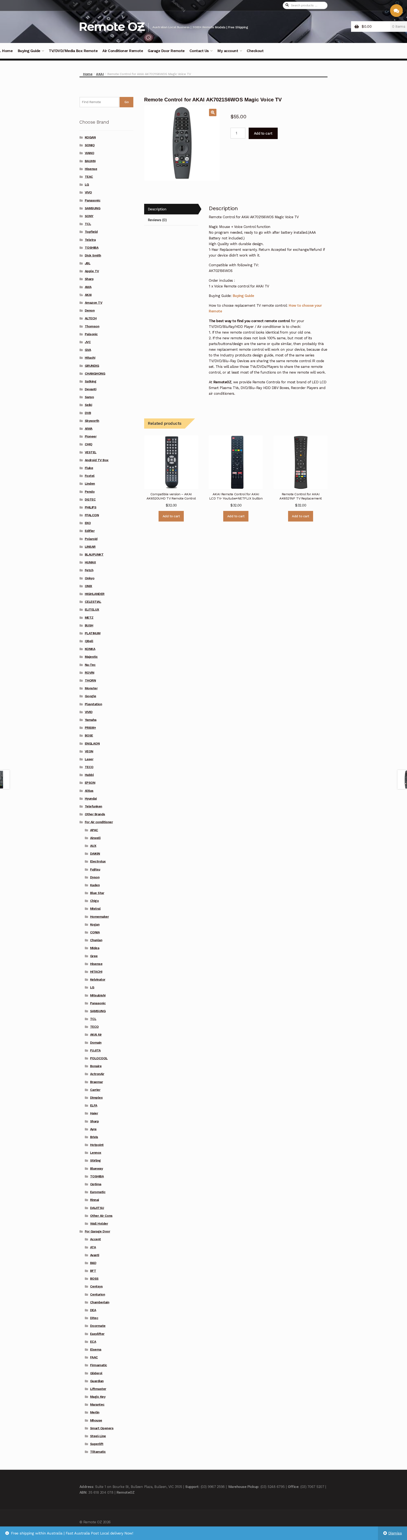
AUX (93, 846)
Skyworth (92, 421)
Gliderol (96, 1373)
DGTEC (90, 499)
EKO (88, 523)
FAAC (94, 1357)
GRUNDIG (92, 366)
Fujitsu (95, 869)
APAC (94, 830)
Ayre (93, 1129)
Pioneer (91, 436)
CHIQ (88, 444)
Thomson (92, 326)
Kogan (95, 924)
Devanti (90, 389)
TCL (88, 224)
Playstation (93, 704)
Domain (96, 1043)
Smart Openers (102, 1428)
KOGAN (90, 137)
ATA (93, 1247)
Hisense (91, 169)
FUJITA (95, 1050)
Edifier (90, 531)
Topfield (91, 232)
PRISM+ (90, 728)
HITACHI (96, 972)
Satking (90, 381)
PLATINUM (92, 633)
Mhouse (96, 1420)
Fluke (89, 468)
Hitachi (90, 358)
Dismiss (395, 1533)
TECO (89, 767)
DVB (88, 413)
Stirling (95, 1160)
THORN (90, 680)
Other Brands (95, 814)
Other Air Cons (101, 1216)
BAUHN (90, 161)
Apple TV (92, 271)
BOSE (89, 735)
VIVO (88, 192)
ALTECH (91, 318)
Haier (94, 1113)
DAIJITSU (97, 1208)
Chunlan (96, 940)
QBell (89, 641)
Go (126, 102)
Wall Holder (99, 1223)
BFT (93, 1271)
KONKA (90, 649)
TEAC (89, 177)
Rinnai (94, 1200)
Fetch (89, 570)
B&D (93, 1263)
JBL (88, 263)
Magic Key (98, 1397)
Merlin (94, 1412)
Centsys (96, 1286)
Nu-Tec (90, 665)
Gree (94, 956)
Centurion (97, 1294)
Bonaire (96, 1066)
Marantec (97, 1404)
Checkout (255, 51)
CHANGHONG (95, 373)
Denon (90, 310)
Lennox (95, 1153)
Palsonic (91, 334)
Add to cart (263, 133)
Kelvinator (97, 979)
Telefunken (93, 806)
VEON (89, 751)
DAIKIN (95, 854)
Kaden (95, 885)
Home (87, 74)
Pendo (90, 492)
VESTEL (90, 452)
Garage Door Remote (166, 51)
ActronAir (97, 1074)
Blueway (96, 1168)
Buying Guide (29, 51)
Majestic (91, 657)
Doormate (98, 1326)
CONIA (95, 932)
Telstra (90, 240)
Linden (90, 484)
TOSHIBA (92, 248)
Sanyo (89, 397)
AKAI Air (96, 1034)
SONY (89, 216)
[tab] (171, 209)
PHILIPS (90, 507)
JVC (88, 342)
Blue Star (97, 893)
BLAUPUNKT (94, 554)
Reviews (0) (157, 220)
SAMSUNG (92, 208)
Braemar (96, 1082)
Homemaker (99, 917)
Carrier (95, 1090)
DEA (93, 1310)
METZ (89, 618)
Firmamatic (98, 1365)
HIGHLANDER (95, 594)
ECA (93, 1342)
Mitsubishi (98, 995)
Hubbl (89, 775)
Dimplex (96, 1098)
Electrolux (98, 861)
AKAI (100, 74)
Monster (91, 688)
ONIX (88, 586)
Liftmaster (98, 1389)
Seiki (88, 405)
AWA (88, 287)
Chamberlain (99, 1302)
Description (157, 209)
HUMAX (90, 562)
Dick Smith (93, 255)
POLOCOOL (99, 1058)
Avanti (94, 1255)
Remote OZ (111, 26)
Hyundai (91, 798)
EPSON (90, 783)
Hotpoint (97, 1145)
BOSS (94, 1279)
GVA (88, 350)
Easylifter (97, 1334)
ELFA (93, 1105)
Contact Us (199, 51)
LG (87, 184)
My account (227, 51)
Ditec (94, 1318)
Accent (95, 1239)
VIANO (89, 153)
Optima (95, 1184)
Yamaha (90, 720)
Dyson (95, 877)
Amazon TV (93, 303)
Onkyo (90, 578)
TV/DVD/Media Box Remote (73, 51)
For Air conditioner (99, 822)
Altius (89, 791)
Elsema (95, 1349)
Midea (94, 948)
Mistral (95, 909)
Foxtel (90, 476)
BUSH (89, 625)
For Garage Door (97, 1231)
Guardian (97, 1381)
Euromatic (98, 1192)
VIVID (89, 712)
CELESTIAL (93, 602)
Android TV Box (97, 460)
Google (90, 696)
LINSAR (90, 547)
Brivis (94, 1137)
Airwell (95, 838)
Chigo (94, 901)
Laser (89, 759)
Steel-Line (98, 1436)
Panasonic (92, 200)
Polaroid (91, 539)
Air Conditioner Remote (122, 51)
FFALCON (92, 515)
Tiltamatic (98, 1452)
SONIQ (90, 145)
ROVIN (89, 673)
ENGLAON (92, 743)
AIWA (88, 429)
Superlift (96, 1444)
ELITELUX (92, 609)
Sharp (89, 279)
